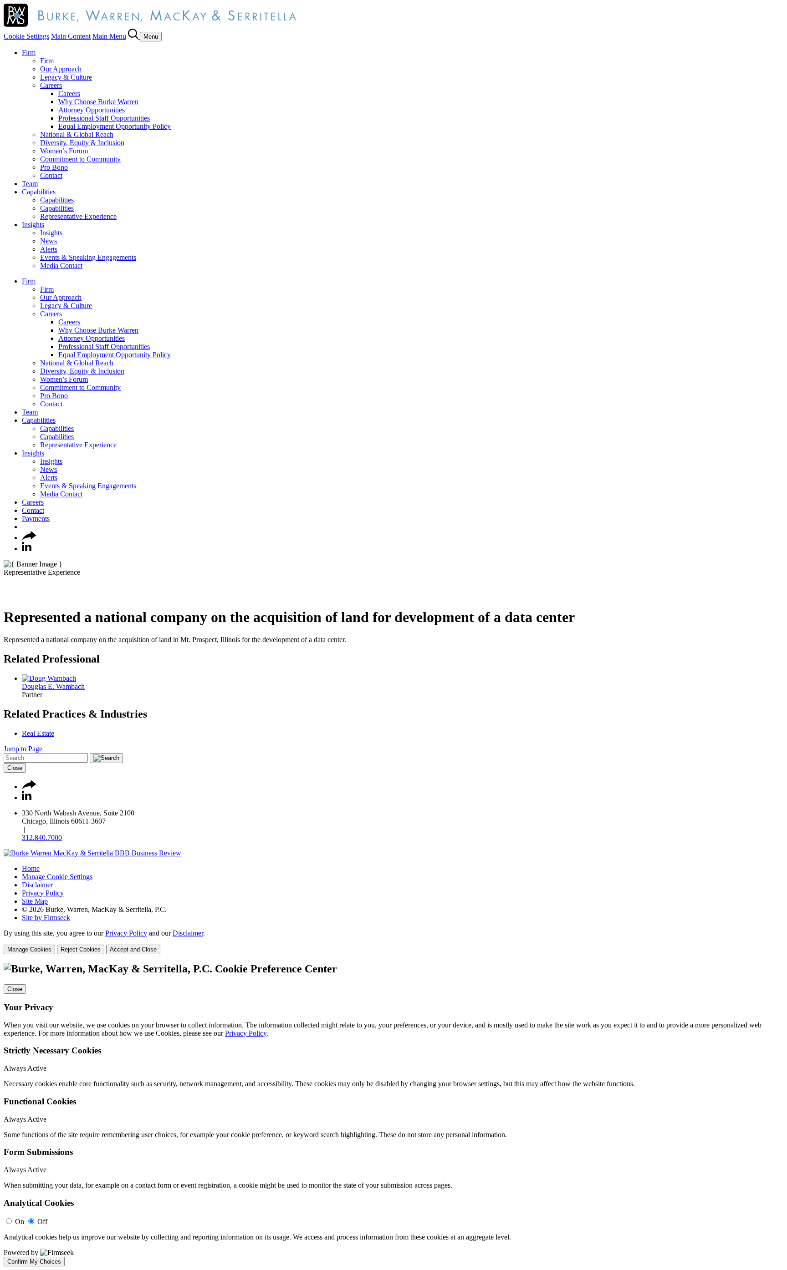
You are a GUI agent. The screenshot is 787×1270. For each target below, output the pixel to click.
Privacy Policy (43, 893)
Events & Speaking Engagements (88, 257)
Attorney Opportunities (91, 110)
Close (14, 767)
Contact (51, 175)
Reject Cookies (81, 949)
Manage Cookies (29, 949)
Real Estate (38, 733)
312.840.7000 (42, 837)
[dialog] (393, 941)
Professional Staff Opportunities (104, 118)
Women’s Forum (64, 151)
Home (31, 868)
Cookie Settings (26, 36)
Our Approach (61, 69)
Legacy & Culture (66, 77)
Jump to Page (23, 749)
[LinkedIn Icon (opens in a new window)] (26, 548)
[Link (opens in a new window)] (92, 853)
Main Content (71, 36)
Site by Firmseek (46, 917)
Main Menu (109, 36)
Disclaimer (37, 885)
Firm (29, 52)
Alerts (48, 249)
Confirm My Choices (34, 1261)
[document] (393, 1114)
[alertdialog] (393, 1114)
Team (30, 183)
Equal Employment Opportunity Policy (114, 126)
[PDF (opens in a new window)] (8, 595)
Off (42, 1221)
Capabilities (39, 192)
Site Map (35, 901)
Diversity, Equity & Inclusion (82, 143)
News (48, 241)
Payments (36, 518)
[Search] (134, 36)
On (19, 1221)
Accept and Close (133, 949)
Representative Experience (78, 216)
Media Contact (61, 265)
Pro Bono (54, 167)
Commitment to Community (80, 159)
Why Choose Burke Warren (98, 102)
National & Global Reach (76, 134)
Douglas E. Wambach (53, 686)
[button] (29, 537)
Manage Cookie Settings (57, 876)
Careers (51, 85)
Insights (33, 224)
